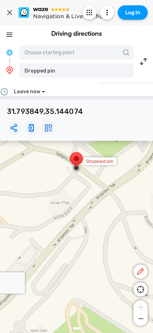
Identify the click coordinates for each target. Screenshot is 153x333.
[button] (76, 70)
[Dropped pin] (76, 162)
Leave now (27, 92)
